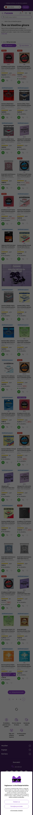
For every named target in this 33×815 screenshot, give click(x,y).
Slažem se (16, 802)
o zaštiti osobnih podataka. (19, 796)
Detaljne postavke (16, 806)
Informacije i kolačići (16, 810)
